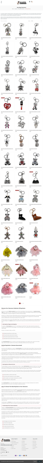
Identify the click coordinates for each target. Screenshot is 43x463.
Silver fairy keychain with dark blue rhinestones (7, 148)
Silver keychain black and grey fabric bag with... (35, 185)
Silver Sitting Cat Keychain (33, 148)
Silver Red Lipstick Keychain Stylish (20, 111)
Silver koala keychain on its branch (34, 56)
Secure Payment (24, 444)
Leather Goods (13, 448)
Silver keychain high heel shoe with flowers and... (21, 56)
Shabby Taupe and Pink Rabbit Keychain (21, 278)
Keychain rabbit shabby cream (5, 278)
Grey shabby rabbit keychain (19, 259)
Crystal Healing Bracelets (14, 442)
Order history (35, 444)
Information (34, 442)
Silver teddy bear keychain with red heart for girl (35, 241)
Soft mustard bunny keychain (5, 259)
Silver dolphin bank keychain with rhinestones (21, 130)
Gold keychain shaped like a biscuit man (7, 241)
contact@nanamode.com (6, 444)
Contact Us (23, 445)
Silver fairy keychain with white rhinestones (35, 130)
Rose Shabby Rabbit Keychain (33, 278)
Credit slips (34, 445)
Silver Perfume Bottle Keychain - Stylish (6, 204)
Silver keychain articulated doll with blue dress (35, 37)
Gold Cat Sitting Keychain (19, 148)
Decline (35, 461)
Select (36, 20)
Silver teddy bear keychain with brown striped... (7, 222)
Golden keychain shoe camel (33, 222)
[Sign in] (29, 1)
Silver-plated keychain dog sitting (6, 37)
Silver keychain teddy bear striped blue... (21, 204)
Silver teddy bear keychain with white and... (7, 130)
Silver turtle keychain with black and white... (7, 93)
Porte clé (30, 296)
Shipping (23, 441)
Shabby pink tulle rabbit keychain (6, 296)
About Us (23, 442)
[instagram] (4, 452)
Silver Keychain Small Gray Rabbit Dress (21, 37)
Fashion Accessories (14, 444)
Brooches (12, 445)
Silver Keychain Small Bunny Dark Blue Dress (7, 56)
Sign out (34, 448)
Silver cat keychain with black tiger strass (21, 74)
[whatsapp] (8, 452)
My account (34, 441)
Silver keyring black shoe (18, 222)
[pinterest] (1, 453)
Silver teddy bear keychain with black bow (7, 167)
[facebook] (1, 452)
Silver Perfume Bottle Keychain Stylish (20, 185)
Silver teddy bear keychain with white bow (35, 167)
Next (23, 303)
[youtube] (6, 452)
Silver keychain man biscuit (19, 241)
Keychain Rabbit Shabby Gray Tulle (20, 296)
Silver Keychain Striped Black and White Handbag (7, 185)
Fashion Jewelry (13, 441)
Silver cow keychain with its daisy (34, 74)
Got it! (39, 461)
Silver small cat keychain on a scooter (34, 111)
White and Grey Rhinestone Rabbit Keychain (7, 74)
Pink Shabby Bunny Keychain (33, 259)
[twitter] (2, 452)
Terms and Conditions (25, 448)
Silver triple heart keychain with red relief (7, 111)
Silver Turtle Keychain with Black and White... (21, 93)
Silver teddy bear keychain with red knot (21, 167)
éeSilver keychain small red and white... (35, 93)
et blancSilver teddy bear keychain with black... (35, 204)
